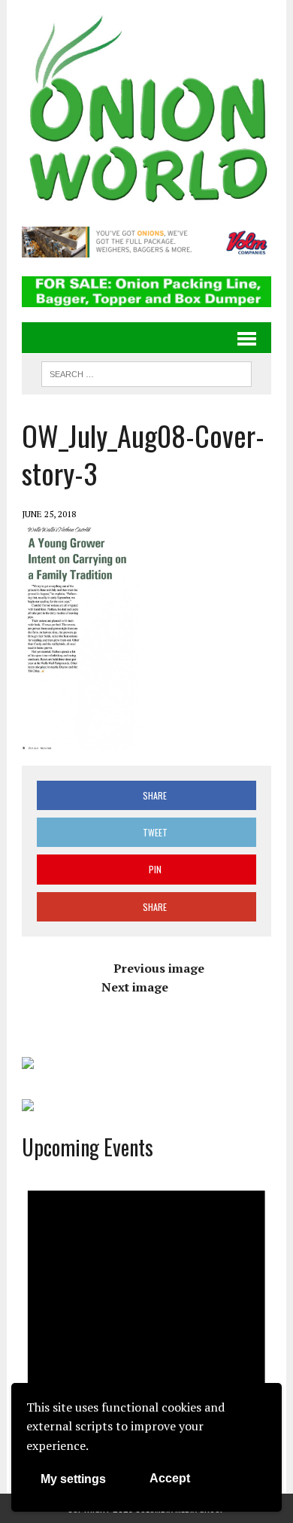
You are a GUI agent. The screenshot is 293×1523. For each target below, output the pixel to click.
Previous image (158, 968)
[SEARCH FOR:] (146, 372)
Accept (170, 1478)
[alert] (146, 1320)
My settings (73, 1479)
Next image (134, 987)
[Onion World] (146, 111)
